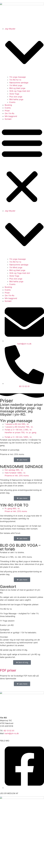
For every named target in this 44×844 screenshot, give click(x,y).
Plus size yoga (15, 96)
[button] (22, 164)
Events (12, 102)
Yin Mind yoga (15, 85)
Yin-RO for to (15, 80)
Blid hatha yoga (16, 99)
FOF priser (8, 670)
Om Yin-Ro (9, 113)
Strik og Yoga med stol (19, 91)
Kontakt (8, 119)
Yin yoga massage (17, 77)
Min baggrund (11, 116)
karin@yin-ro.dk (12, 733)
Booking (8, 105)
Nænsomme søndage (18, 82)
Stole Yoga (14, 94)
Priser (7, 110)
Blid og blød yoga (17, 88)
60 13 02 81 (9, 730)
